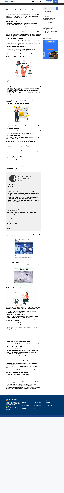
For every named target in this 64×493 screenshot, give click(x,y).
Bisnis (24, 4)
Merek (40, 4)
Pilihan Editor (17, 4)
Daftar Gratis (49, 1)
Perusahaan (41, 1)
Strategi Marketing (30, 4)
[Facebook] (6, 409)
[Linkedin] (9, 409)
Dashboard (55, 1)
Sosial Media (43, 4)
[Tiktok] (8, 409)
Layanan (31, 1)
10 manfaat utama (19, 100)
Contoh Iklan (7, 4)
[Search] (57, 8)
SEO (26, 4)
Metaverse (36, 4)
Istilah (21, 4)
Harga (37, 1)
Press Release (12, 4)
